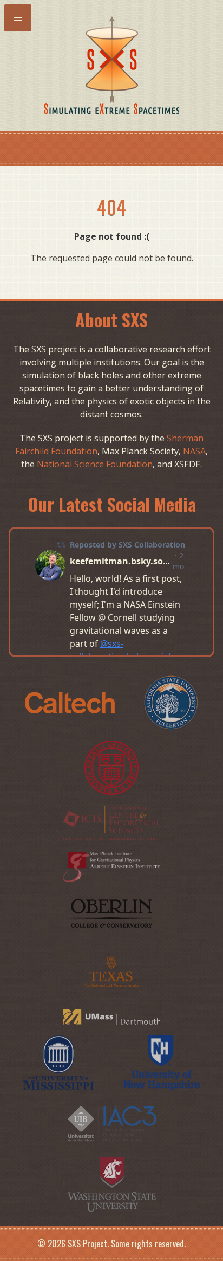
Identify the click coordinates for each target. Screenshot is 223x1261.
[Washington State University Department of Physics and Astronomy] (111, 1183)
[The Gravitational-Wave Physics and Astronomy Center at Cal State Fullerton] (171, 702)
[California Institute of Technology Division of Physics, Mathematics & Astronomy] (70, 702)
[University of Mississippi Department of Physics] (60, 1061)
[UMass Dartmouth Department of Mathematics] (111, 1016)
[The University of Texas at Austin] (112, 970)
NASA (194, 451)
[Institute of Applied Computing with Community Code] (111, 1123)
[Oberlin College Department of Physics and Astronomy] (111, 912)
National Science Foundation (95, 464)
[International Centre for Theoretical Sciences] (111, 822)
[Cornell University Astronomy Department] (111, 767)
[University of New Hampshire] (162, 1061)
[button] (17, 17)
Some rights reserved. (148, 1243)
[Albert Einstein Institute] (111, 865)
